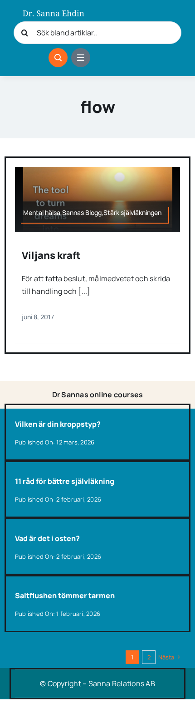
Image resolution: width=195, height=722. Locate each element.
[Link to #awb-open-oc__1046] (58, 57)
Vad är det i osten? (47, 538)
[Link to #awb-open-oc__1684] (80, 57)
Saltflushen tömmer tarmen (65, 595)
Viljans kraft (51, 255)
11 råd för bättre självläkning (64, 481)
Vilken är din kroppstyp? (58, 424)
